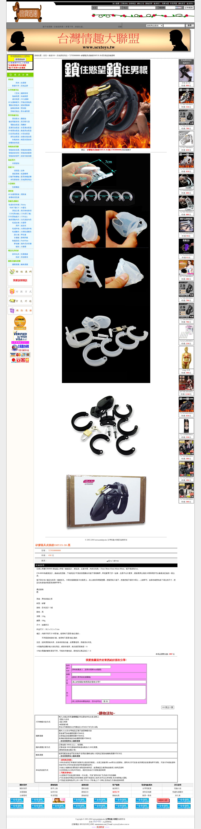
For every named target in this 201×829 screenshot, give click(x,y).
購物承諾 (85, 795)
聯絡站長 (115, 795)
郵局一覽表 (146, 795)
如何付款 (54, 792)
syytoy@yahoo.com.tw (121, 824)
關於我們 (23, 788)
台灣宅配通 (146, 788)
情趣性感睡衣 (177, 792)
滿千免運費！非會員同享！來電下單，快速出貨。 (44, 27)
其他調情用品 (62, 55)
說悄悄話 (75, 717)
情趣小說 (177, 788)
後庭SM (52, 55)
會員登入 (115, 788)
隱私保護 (85, 788)
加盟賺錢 (23, 792)
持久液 (177, 795)
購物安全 (85, 792)
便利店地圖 (146, 792)
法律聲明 (23, 795)
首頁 (45, 55)
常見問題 (54, 795)
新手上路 (54, 788)
